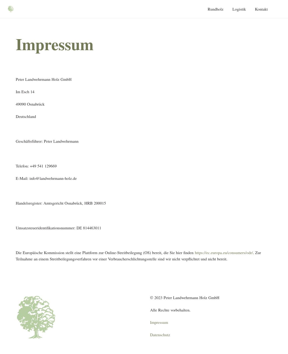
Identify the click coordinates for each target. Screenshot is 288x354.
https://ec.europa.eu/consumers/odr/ (224, 252)
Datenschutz (160, 334)
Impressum (159, 322)
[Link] (11, 9)
